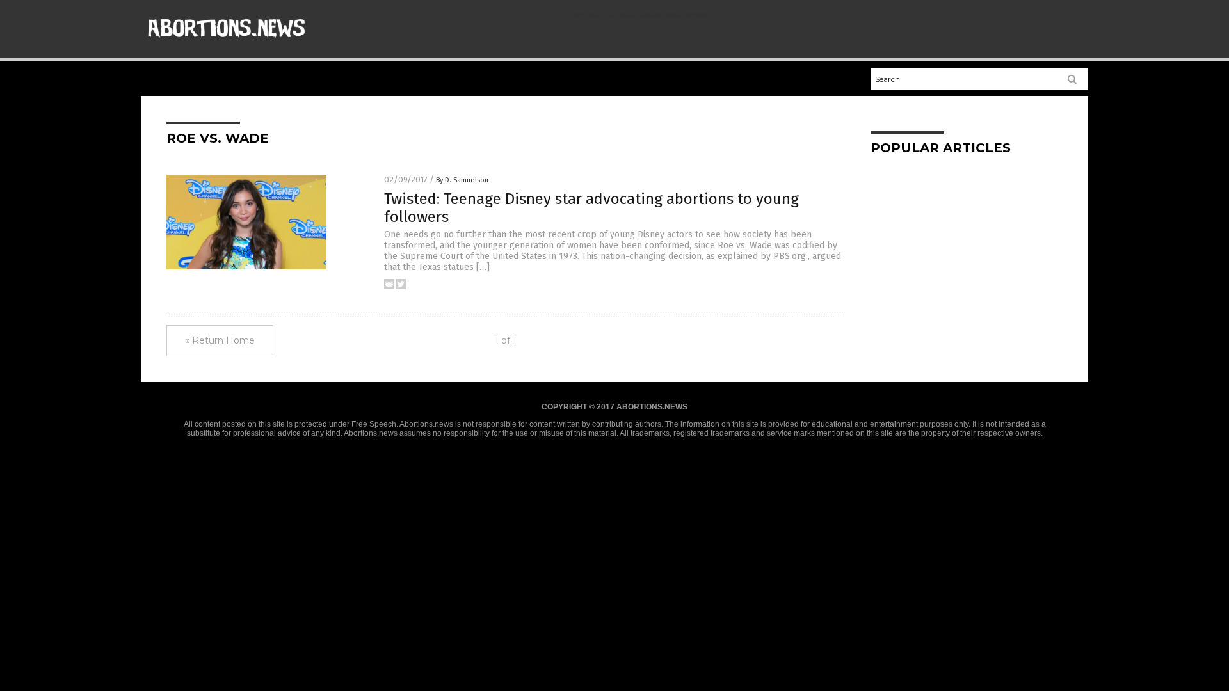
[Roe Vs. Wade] (226, 45)
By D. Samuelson (462, 180)
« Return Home (220, 340)
